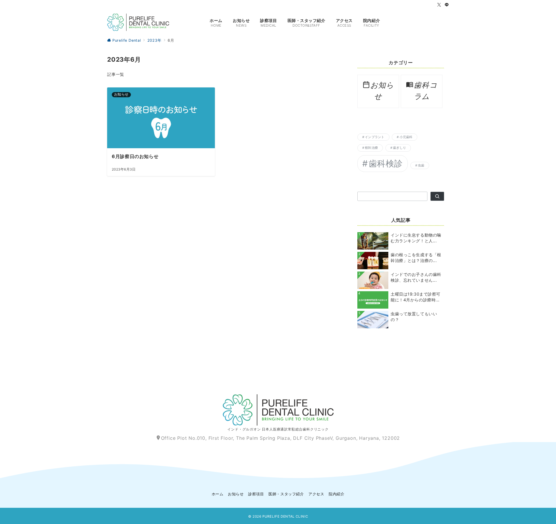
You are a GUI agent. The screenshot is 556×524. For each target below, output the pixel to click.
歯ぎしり (399, 148)
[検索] (437, 196)
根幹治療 (371, 148)
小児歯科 (406, 137)
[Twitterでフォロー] (439, 5)
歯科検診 (386, 163)
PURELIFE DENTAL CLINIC (285, 516)
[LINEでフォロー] (447, 5)
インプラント (374, 137)
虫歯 (421, 165)
